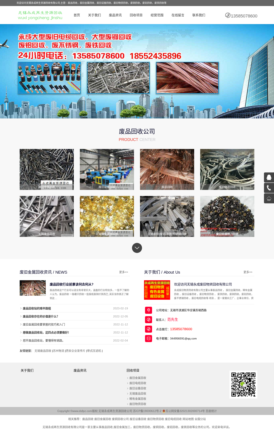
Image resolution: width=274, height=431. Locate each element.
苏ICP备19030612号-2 (147, 411)
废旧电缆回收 (137, 383)
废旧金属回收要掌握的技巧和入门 (44, 324)
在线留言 (178, 15)
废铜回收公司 (120, 419)
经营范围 (157, 15)
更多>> (123, 272)
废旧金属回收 (137, 377)
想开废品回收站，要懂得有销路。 (44, 340)
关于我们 (94, 15)
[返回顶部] (269, 198)
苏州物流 (58, 350)
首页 (77, 15)
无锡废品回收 (43, 350)
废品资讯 (115, 15)
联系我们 (198, 15)
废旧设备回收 (137, 388)
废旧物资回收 (137, 404)
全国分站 (200, 419)
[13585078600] (269, 188)
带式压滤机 (94, 350)
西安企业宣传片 (75, 350)
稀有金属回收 (137, 398)
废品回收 (87, 419)
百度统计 (211, 411)
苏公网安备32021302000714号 (185, 411)
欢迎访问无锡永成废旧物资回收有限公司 (203, 284)
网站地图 (188, 419)
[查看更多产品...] (137, 248)
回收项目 (136, 15)
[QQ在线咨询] (269, 177)
